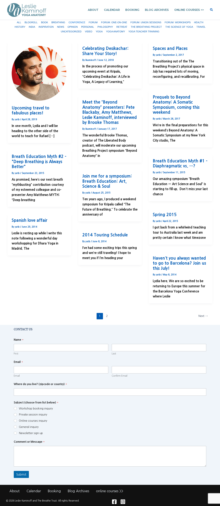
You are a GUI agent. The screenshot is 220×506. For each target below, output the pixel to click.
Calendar (33, 491)
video (88, 31)
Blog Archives (78, 491)
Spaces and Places (170, 48)
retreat (121, 26)
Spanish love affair (29, 220)
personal (87, 26)
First (16, 353)
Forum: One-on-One (114, 22)
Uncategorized (71, 31)
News (60, 26)
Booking (54, 491)
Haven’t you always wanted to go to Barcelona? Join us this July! (179, 263)
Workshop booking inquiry (36, 408)
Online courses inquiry (33, 420)
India (32, 26)
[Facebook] (114, 501)
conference (77, 22)
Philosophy (105, 26)
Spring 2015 (165, 214)
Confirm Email (119, 376)
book (44, 22)
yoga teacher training (143, 31)
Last (114, 353)
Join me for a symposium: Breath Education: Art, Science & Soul (107, 181)
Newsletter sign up (31, 433)
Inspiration (46, 26)
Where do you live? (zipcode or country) (40, 384)
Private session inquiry (33, 414)
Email (17, 376)
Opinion (73, 26)
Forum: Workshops (178, 22)
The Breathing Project (146, 26)
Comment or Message (29, 441)
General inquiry (28, 426)
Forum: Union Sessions (145, 22)
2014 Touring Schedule (105, 235)
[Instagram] (123, 501)
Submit (21, 474)
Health (198, 22)
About (14, 491)
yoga (99, 31)
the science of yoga (179, 26)
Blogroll (31, 22)
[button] (211, 10)
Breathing (58, 22)
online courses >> (109, 491)
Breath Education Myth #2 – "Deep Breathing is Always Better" (39, 161)
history (20, 26)
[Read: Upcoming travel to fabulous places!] (39, 73)
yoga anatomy (115, 31)
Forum (93, 22)
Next (203, 316)
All (19, 22)
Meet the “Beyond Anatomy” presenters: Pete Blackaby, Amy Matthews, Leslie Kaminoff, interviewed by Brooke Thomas (109, 112)
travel (201, 26)
